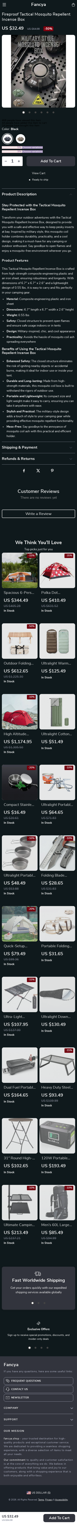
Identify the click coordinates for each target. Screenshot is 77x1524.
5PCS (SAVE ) (12, 151)
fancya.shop (11, 1438)
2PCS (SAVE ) (12, 147)
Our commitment (15, 1460)
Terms (41, 1500)
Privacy (49, 1500)
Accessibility (61, 1500)
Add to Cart (59, 1518)
